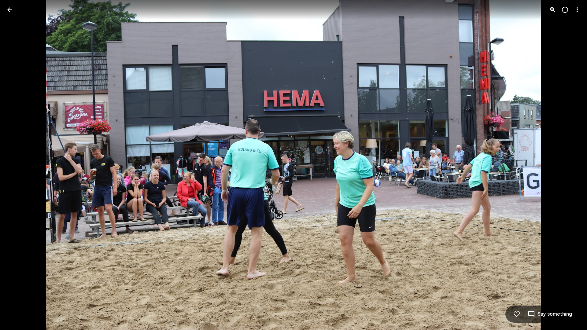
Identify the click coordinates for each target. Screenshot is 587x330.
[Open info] (565, 10)
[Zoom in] (553, 10)
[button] (17, 165)
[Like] (516, 314)
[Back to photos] (9, 9)
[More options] (577, 10)
